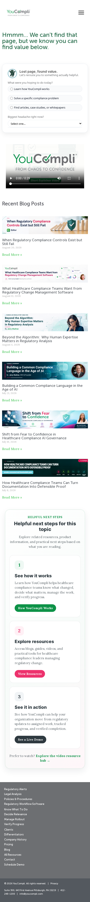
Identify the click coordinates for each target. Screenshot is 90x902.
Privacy (54, 884)
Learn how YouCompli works (31, 89)
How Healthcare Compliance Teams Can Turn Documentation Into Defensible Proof (40, 485)
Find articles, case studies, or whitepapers (39, 107)
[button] (81, 12)
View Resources (30, 674)
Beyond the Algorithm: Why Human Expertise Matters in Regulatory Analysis (40, 339)
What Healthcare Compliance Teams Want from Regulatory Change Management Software (42, 290)
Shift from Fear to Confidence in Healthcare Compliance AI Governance (34, 436)
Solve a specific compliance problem (36, 98)
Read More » (12, 255)
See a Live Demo (30, 739)
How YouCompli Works (35, 608)
